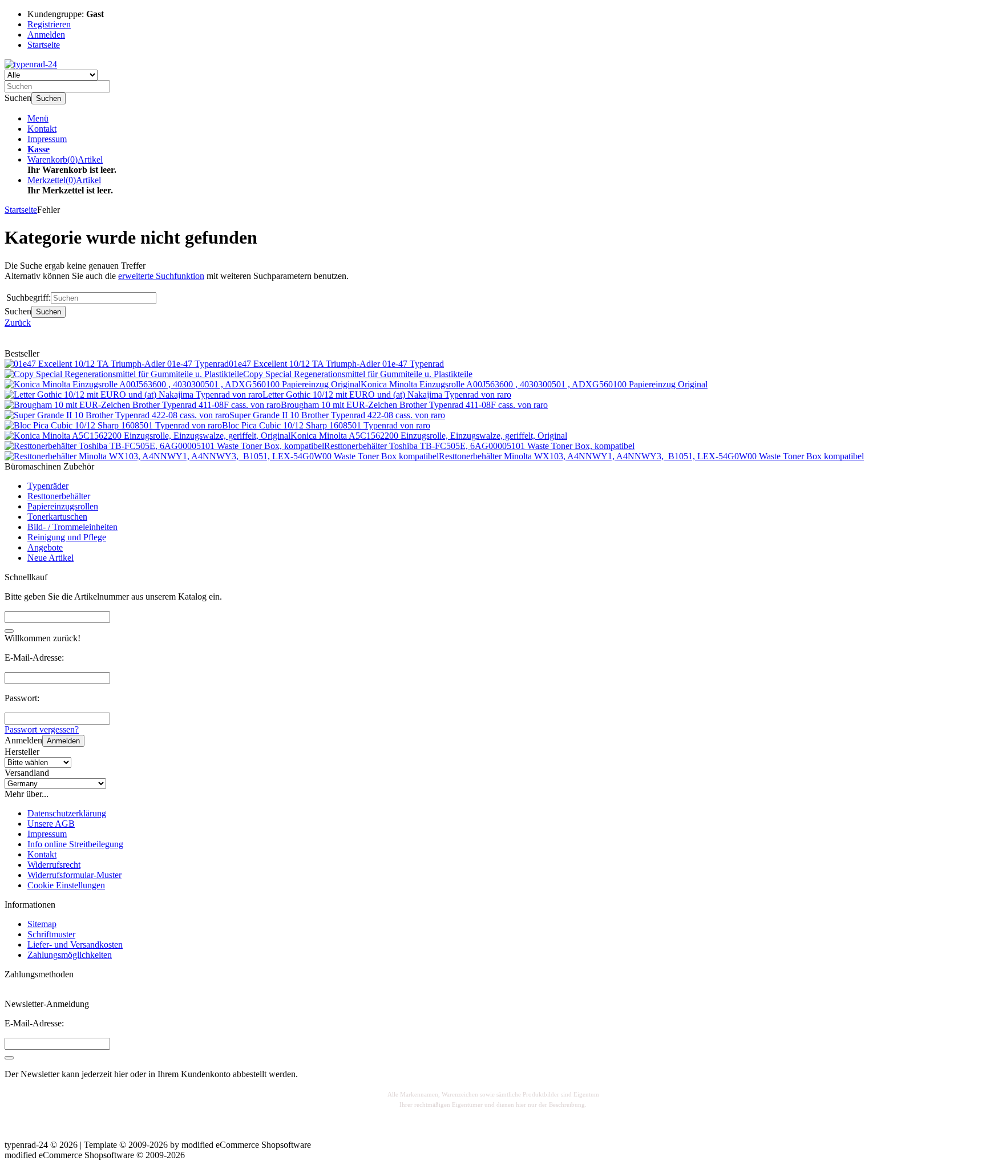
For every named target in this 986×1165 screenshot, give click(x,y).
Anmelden (63, 741)
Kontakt (41, 129)
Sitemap (41, 924)
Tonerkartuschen (57, 516)
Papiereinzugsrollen (62, 506)
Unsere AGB (51, 823)
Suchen (48, 98)
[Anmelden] (9, 1057)
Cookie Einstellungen (66, 885)
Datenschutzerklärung (66, 813)
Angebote (45, 547)
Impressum (47, 139)
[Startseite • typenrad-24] (31, 64)
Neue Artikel (50, 558)
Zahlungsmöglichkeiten (69, 955)
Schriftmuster (51, 934)
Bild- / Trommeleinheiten (72, 527)
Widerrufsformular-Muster (74, 875)
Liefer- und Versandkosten (75, 944)
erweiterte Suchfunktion (161, 276)
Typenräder (47, 486)
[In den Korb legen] (9, 631)
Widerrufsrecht (53, 864)
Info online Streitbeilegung (75, 844)
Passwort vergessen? (42, 729)
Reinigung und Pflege (66, 537)
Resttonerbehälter (58, 496)
